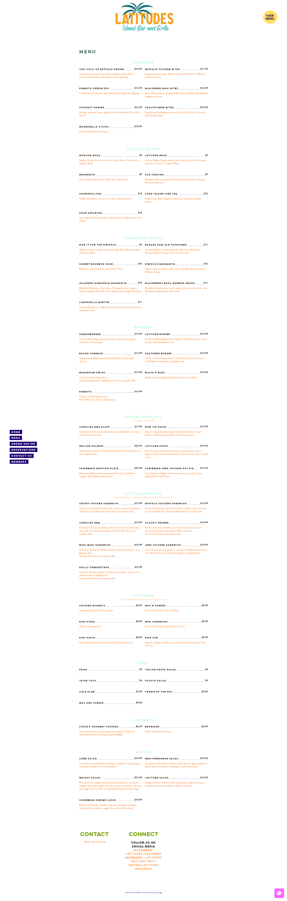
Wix (160, 892)
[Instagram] (150, 883)
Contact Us (21, 455)
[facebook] (137, 883)
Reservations (23, 449)
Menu (15, 437)
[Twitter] (143, 883)
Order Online (23, 443)
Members (19, 461)
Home (15, 431)
